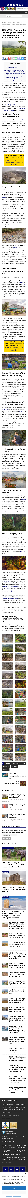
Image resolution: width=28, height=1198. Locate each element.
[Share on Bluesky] (23, 58)
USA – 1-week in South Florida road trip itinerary (16, 1050)
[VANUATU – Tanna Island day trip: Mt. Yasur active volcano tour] (5, 806)
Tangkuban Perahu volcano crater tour (12, 66)
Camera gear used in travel (11, 1155)
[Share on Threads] (25, 58)
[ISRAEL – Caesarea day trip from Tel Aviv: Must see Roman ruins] (5, 974)
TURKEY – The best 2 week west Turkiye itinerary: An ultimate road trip (14, 889)
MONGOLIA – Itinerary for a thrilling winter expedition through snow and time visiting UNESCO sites (13, 915)
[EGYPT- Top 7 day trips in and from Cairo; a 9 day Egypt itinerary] (5, 1000)
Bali (8, 588)
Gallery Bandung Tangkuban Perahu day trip (14, 80)
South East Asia (17, 21)
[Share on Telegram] (21, 58)
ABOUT (3, 1116)
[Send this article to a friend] (11, 58)
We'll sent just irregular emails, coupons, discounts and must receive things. (14, 831)
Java (23, 284)
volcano (4, 197)
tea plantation (11, 381)
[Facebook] (5, 5)
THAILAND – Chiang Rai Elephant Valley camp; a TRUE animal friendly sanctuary (13, 865)
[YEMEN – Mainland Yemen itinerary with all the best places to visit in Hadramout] (5, 954)
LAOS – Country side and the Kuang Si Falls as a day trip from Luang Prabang (17, 1090)
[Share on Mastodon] (18, 58)
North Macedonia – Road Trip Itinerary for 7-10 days (17, 992)
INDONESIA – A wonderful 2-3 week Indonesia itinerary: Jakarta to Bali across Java (14, 162)
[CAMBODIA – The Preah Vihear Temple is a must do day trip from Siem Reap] (5, 1039)
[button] (25, 1173)
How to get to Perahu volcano (12, 67)
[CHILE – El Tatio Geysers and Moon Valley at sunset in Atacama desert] (5, 816)
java (24, 763)
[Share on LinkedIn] (7, 58)
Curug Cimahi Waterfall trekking (12, 77)
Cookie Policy (9, 1196)
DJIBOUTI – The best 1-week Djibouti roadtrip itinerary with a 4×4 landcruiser (17, 945)
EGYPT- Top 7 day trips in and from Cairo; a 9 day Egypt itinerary (17, 1000)
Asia (8, 21)
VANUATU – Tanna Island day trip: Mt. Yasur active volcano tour (17, 806)
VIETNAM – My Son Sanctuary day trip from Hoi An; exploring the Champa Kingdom (17, 1068)
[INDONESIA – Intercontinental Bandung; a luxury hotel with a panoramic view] (5, 796)
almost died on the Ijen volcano (12, 586)
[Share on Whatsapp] (16, 58)
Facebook (4, 598)
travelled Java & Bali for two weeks (14, 105)
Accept (14, 1188)
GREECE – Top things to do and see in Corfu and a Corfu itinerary (17, 983)
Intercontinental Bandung (11, 574)
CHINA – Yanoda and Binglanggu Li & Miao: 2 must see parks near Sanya (14, 1146)
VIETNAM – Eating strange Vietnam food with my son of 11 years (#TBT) (14, 1158)
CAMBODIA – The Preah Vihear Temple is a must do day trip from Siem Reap (17, 1040)
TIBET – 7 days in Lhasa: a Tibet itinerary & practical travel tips (17, 1059)
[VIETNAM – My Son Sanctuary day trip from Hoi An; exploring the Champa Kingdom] (5, 1067)
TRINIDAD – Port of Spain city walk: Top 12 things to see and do (17, 965)
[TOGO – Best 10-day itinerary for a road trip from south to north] (5, 935)
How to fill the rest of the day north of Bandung (14, 71)
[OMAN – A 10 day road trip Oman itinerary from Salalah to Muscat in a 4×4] (5, 1017)
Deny (14, 1192)
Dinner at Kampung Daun (11, 78)
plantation (6, 766)
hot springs (16, 247)
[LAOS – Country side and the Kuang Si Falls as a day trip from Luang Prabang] (5, 1088)
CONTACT (16, 1116)
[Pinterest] (17, 5)
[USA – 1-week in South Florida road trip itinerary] (5, 1049)
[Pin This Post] (9, 58)
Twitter (10, 598)
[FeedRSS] (23, 5)
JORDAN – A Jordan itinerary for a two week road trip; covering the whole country (17, 1079)
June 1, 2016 (13, 799)
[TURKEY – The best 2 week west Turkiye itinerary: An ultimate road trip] (14, 878)
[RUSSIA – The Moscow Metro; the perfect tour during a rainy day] (5, 1009)
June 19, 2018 (13, 809)
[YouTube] (11, 5)
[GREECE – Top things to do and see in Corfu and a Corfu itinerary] (5, 982)
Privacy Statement (17, 1196)
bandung (8, 763)
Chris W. (21, 799)
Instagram (15, 598)
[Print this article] (14, 58)
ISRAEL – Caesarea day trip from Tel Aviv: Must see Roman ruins (17, 974)
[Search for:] (14, 16)
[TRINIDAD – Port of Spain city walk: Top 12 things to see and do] (5, 965)
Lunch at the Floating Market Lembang (14, 75)
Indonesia (13, 279)
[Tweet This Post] (5, 58)
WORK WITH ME (9, 1116)
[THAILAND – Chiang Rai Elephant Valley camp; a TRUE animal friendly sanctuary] (14, 854)
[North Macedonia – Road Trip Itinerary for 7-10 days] (5, 991)
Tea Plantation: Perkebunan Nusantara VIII (13, 70)
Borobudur (6, 581)
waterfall (6, 503)
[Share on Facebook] (3, 58)
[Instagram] (8, 5)
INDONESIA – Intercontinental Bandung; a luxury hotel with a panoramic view (17, 796)
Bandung (21, 282)
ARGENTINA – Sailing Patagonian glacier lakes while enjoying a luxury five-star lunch (17, 1029)
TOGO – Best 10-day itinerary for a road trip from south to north (17, 935)
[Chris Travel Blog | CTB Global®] (14, 10)
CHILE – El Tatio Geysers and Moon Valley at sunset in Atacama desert (17, 815)
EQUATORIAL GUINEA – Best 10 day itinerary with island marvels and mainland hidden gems (17, 925)
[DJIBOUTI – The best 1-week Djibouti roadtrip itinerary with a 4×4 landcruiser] (5, 943)
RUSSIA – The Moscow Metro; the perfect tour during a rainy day (17, 1009)
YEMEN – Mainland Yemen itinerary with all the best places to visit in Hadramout (17, 955)
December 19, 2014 (15, 819)
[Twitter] (14, 5)
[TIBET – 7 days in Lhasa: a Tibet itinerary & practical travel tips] (5, 1058)
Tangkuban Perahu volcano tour (12, 68)
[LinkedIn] (20, 5)
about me (17, 1109)
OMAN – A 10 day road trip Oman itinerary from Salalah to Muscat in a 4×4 (17, 1019)
